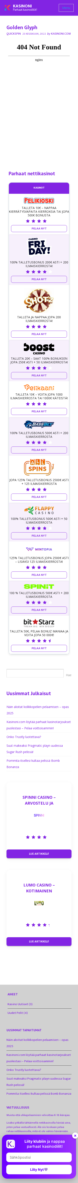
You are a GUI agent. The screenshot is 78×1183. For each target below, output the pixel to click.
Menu (66, 8)
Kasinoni (22, 6)
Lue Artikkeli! (39, 853)
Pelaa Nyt (39, 228)
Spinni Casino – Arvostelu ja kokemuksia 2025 (39, 800)
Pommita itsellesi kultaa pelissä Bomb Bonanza (38, 1093)
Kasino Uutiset (18, 1004)
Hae (69, 675)
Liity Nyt (37, 1169)
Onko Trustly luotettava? (23, 737)
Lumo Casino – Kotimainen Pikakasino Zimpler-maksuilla (39, 887)
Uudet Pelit (15, 1013)
